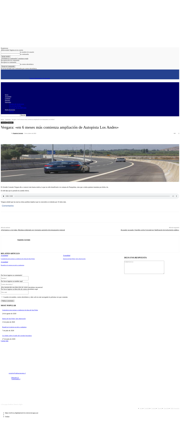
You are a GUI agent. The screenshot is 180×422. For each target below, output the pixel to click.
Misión (11, 111)
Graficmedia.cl (16, 379)
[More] (50, 139)
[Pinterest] (34, 139)
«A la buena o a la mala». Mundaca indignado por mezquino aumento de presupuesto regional (33, 230)
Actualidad (8, 96)
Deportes (7, 100)
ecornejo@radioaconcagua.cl (17, 373)
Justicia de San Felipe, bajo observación (74, 259)
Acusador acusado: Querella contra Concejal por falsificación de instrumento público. (150, 230)
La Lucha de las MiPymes (17, 108)
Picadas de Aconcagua (16, 104)
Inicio (6, 94)
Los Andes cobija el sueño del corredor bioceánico (17, 335)
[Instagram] (8, 390)
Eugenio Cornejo (18, 133)
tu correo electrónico (27, 64)
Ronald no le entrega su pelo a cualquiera (12, 265)
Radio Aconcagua (10, 109)
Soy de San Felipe (15, 106)
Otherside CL (15, 377)
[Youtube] (24, 390)
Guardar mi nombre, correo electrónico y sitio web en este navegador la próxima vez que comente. (35, 297)
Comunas (7, 98)
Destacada (10, 122)
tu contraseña (24, 54)
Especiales (8, 102)
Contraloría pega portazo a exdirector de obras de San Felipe (18, 259)
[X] (27, 139)
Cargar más (4, 341)
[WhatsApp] (42, 139)
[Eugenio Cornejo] (6, 133)
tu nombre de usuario (27, 52)
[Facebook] (19, 139)
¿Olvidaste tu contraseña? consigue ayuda (14, 58)
